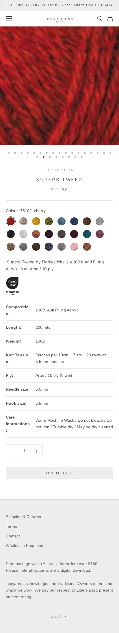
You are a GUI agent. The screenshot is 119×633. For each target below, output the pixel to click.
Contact (13, 536)
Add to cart (59, 473)
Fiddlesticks (59, 170)
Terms (11, 526)
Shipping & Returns (23, 516)
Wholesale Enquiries (24, 545)
